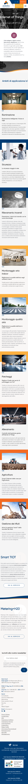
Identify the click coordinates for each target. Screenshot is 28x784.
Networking (4, 699)
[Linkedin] (15, 2)
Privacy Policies (5, 714)
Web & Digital (5, 706)
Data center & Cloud (7, 701)
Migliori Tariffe (5, 727)
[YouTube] (17, 2)
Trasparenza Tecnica (7, 721)
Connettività (4, 695)
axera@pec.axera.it (9, 691)
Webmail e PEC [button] (19, 5)
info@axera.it (8, 709)
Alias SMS (4, 732)
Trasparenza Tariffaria (7, 720)
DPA (2, 718)
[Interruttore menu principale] (25, 6)
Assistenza (23, 1)
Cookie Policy (5, 716)
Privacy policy (15, 666)
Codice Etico (4, 725)
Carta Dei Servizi (5, 723)
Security (3, 703)
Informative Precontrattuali (8, 729)
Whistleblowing (5, 734)
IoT (2, 704)
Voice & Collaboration (7, 697)
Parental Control (5, 730)
